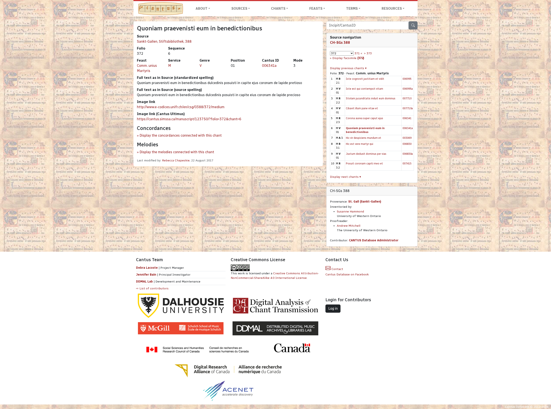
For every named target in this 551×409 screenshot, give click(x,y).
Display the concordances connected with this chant (180, 135)
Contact (337, 269)
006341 (407, 118)
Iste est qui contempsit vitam (364, 88)
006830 (407, 143)
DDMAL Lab (144, 281)
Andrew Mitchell (348, 226)
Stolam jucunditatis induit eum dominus (370, 98)
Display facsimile (348, 58)
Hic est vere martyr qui (359, 143)
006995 (407, 78)
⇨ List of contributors (152, 288)
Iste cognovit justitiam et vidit (365, 78)
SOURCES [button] (239, 8)
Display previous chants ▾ (348, 68)
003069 (407, 137)
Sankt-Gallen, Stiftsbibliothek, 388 (164, 41)
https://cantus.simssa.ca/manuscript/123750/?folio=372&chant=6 (189, 119)
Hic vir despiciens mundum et (363, 137)
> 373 (368, 53)
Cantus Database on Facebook (347, 274)
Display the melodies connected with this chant (176, 152)
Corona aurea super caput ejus (364, 118)
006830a (407, 153)
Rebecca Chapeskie (176, 160)
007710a (407, 108)
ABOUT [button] (201, 8)
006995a (407, 88)
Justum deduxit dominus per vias (366, 153)
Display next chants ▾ (345, 177)
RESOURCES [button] (392, 8)
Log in (333, 308)
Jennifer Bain (146, 274)
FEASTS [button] (315, 8)
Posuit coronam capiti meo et (364, 163)
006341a (269, 66)
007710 (407, 98)
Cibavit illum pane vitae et (362, 108)
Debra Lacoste (147, 268)
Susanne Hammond (350, 211)
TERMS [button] (352, 8)
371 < (358, 53)
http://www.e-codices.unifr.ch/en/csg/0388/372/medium (180, 107)
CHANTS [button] (278, 8)
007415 (407, 163)
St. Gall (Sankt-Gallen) (364, 201)
